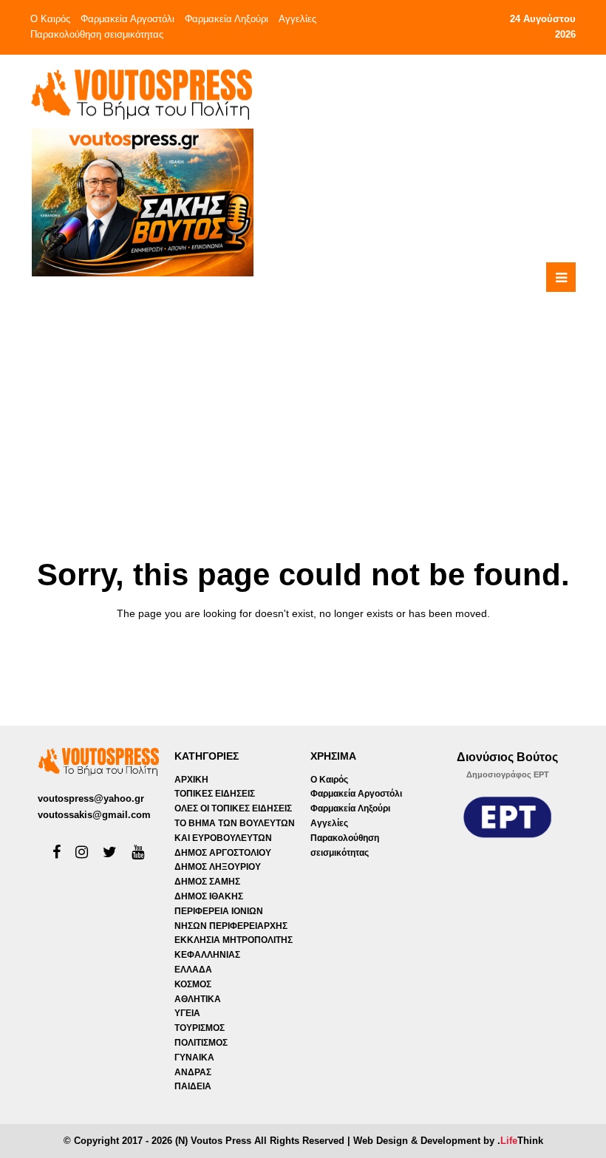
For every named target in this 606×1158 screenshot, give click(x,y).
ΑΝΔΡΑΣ (192, 1072)
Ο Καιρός (50, 18)
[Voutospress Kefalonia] (141, 94)
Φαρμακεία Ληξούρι (226, 18)
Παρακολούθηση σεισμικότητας (96, 34)
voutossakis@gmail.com (94, 814)
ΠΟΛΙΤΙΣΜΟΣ (201, 1043)
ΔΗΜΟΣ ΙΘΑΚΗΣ (208, 896)
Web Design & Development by (448, 1140)
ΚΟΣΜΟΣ (192, 984)
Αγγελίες (297, 18)
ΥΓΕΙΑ (187, 1013)
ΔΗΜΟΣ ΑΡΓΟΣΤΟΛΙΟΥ (222, 853)
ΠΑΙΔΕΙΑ (192, 1086)
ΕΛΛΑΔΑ (193, 969)
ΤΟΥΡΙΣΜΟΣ (199, 1028)
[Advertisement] (364, 381)
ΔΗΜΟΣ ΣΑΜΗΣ (207, 881)
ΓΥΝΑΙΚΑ (194, 1057)
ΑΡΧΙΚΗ (191, 779)
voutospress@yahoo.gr (91, 798)
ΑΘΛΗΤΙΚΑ (197, 999)
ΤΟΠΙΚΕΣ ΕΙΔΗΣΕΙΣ (214, 794)
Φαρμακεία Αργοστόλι (127, 18)
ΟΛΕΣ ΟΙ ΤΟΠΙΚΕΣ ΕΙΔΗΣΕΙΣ (233, 808)
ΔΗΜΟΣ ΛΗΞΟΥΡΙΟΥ (217, 867)
